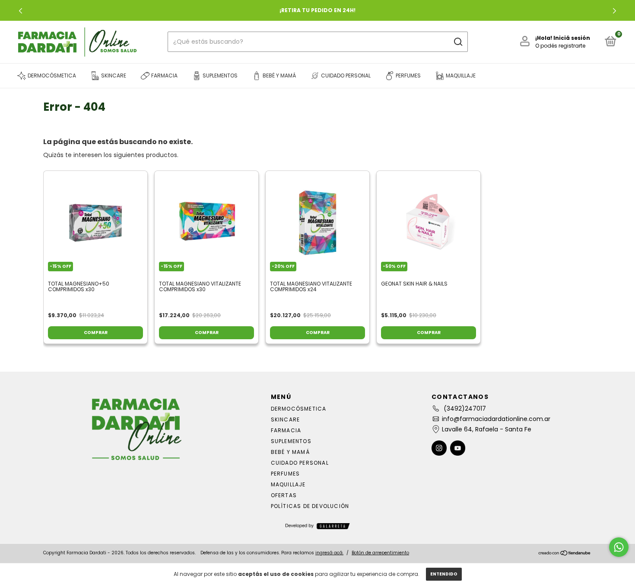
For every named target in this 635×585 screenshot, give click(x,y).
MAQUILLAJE (288, 484)
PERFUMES (285, 473)
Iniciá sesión (571, 38)
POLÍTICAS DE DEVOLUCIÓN (310, 506)
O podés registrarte (560, 45)
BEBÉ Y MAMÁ (290, 452)
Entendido (443, 574)
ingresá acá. (329, 553)
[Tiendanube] (565, 554)
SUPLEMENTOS (291, 441)
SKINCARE (285, 419)
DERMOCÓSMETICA (299, 408)
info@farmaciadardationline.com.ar (496, 419)
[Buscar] (458, 42)
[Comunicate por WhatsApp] (619, 547)
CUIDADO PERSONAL (300, 462)
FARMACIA (286, 430)
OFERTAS (284, 495)
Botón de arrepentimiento (380, 553)
